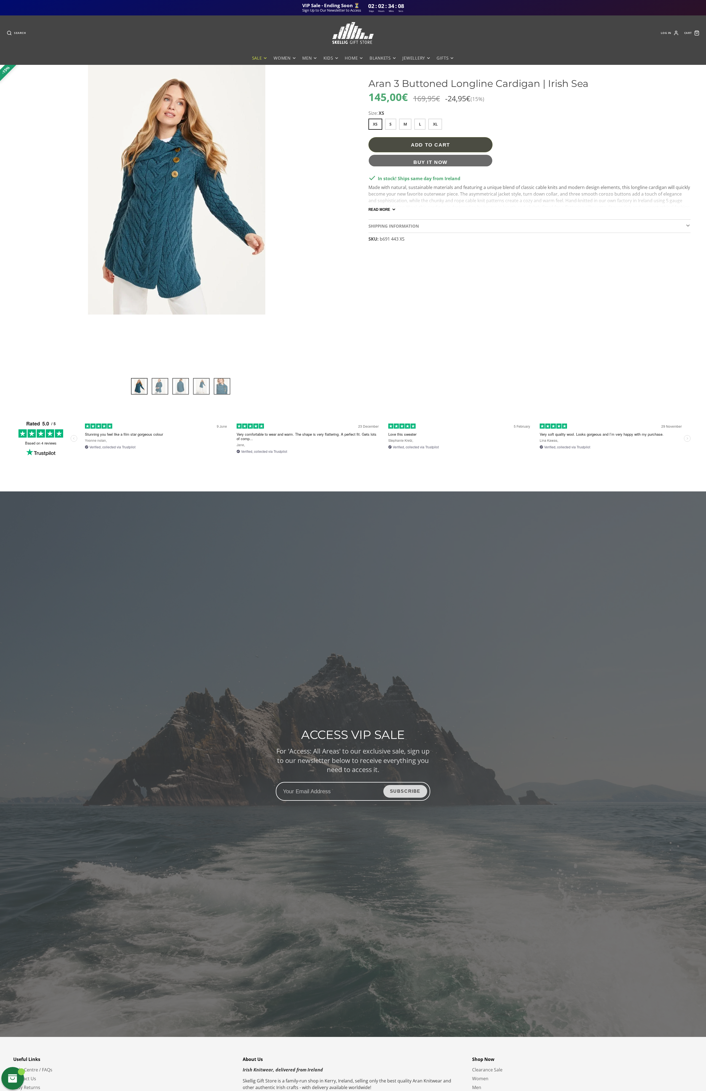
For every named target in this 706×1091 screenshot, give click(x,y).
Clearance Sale (487, 1070)
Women (282, 58)
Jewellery (413, 58)
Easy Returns (26, 1087)
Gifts (442, 58)
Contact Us (24, 1079)
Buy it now (430, 162)
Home (351, 58)
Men (307, 58)
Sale (257, 58)
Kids (328, 58)
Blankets (380, 58)
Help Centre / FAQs (32, 1070)
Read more (379, 209)
